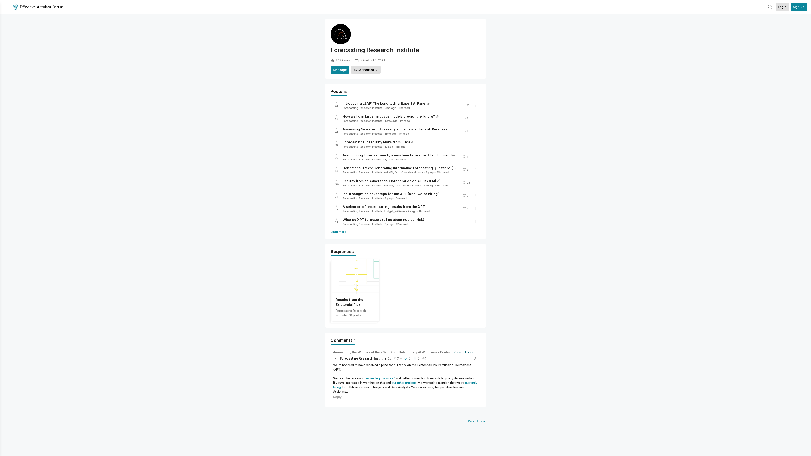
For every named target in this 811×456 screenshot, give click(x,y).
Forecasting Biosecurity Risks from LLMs (376, 142)
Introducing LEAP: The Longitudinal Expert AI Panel (384, 103)
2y (389, 358)
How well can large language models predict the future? (389, 116)
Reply (337, 397)
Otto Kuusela (403, 172)
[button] (335, 358)
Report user (477, 421)
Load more (338, 231)
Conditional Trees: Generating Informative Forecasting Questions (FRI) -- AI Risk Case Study (418, 168)
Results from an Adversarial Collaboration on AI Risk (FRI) (389, 181)
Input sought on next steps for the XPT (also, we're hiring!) (391, 194)
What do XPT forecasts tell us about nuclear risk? (384, 219)
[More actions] (476, 105)
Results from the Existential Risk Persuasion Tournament (356, 302)
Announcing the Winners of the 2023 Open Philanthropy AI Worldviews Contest (392, 352)
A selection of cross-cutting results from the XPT (384, 207)
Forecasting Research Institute (362, 108)
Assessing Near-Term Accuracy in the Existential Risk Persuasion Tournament (407, 129)
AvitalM (388, 172)
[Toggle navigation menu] (8, 7)
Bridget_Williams (394, 211)
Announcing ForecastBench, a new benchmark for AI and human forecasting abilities (413, 155)
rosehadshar (403, 185)
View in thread (464, 352)
